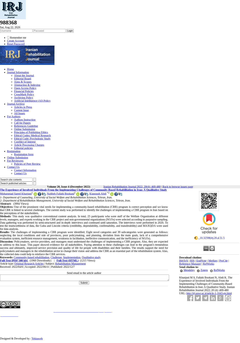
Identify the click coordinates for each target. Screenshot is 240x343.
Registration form (23, 154)
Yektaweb (37, 338)
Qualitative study (91, 257)
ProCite (223, 260)
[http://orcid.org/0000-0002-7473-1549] (35, 194)
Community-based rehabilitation (31, 257)
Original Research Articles (29, 263)
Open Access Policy (25, 88)
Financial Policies (24, 91)
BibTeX (183, 260)
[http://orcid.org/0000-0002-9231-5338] (112, 194)
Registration (13, 151)
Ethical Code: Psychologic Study (32, 138)
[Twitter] (198, 298)
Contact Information (25, 170)
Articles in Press (23, 107)
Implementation (71, 257)
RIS (192, 260)
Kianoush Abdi (97, 193)
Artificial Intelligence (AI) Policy (32, 100)
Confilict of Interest (24, 141)
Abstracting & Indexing (27, 84)
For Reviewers (15, 160)
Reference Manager (190, 263)
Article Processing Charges (29, 144)
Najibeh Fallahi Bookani (60, 193)
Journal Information (18, 72)
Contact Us (13, 167)
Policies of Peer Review (27, 163)
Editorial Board (22, 78)
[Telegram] (205, 298)
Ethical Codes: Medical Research (32, 135)
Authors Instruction (24, 119)
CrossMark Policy (24, 94)
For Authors (13, 116)
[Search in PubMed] (44, 194)
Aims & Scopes (22, 81)
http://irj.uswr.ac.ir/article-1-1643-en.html (209, 293)
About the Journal (24, 75)
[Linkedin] (213, 298)
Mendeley (189, 270)
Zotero (204, 270)
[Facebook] (190, 298)
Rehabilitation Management (70, 263)
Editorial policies (23, 148)
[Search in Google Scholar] (39, 194)
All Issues (19, 113)
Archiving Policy (23, 97)
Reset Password (16, 43)
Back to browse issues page (178, 186)
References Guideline (26, 126)
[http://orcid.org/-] (78, 194)
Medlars (212, 260)
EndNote (201, 260)
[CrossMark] (209, 235)
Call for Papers (22, 122)
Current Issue (21, 110)
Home (10, 69)
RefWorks (208, 263)
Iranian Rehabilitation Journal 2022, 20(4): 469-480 (132, 186)
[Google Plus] (220, 298)
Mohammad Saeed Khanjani (16, 193)
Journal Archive (16, 103)
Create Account (15, 40)
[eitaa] (228, 298)
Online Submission (24, 129)
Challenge (56, 257)
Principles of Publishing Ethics (31, 132)
